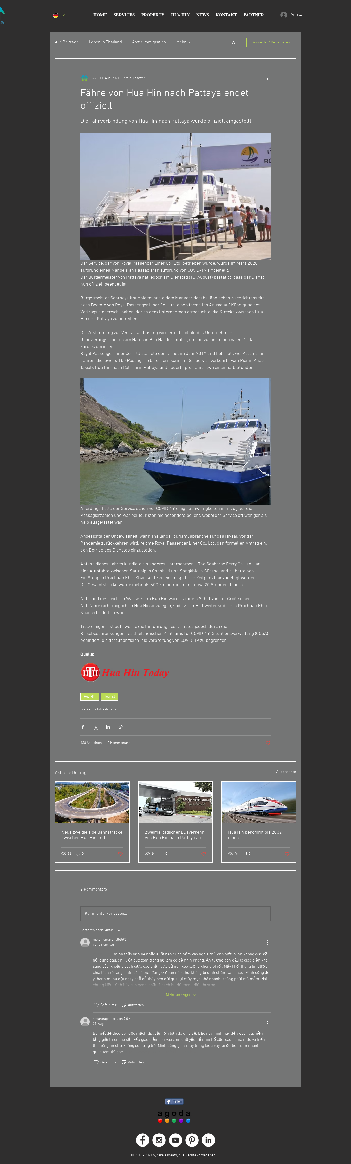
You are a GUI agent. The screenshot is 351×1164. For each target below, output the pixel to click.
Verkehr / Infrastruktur (99, 709)
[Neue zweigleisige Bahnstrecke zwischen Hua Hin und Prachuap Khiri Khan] (92, 802)
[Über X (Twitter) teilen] (95, 727)
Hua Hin (90, 697)
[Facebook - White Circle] (142, 1140)
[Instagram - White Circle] (159, 1140)
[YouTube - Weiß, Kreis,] (175, 1140)
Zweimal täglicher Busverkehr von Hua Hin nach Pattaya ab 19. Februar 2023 (174, 835)
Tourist (109, 697)
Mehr (181, 42)
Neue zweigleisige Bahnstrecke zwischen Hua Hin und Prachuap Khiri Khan (91, 835)
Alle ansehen (286, 772)
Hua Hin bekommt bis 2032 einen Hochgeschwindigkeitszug (255, 835)
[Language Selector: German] (59, 15)
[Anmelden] (283, 15)
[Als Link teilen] (120, 727)
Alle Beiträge (67, 42)
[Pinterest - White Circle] (192, 1140)
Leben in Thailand (105, 42)
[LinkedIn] (208, 1140)
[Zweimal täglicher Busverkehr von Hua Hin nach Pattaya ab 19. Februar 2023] (176, 802)
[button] (124, 15)
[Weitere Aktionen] (267, 78)
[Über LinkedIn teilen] (108, 727)
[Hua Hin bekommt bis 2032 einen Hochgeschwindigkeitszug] (259, 802)
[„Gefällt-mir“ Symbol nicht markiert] (96, 1005)
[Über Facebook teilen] (82, 727)
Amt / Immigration (149, 42)
